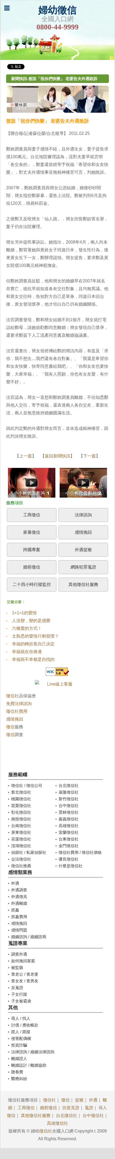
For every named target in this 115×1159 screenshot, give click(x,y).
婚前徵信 (31, 567)
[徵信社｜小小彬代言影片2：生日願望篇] (83, 484)
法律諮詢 (83, 515)
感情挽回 (83, 532)
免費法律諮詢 (19, 703)
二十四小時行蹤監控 (32, 584)
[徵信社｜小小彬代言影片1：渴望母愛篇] (32, 484)
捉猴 (79, 1100)
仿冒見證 (70, 1107)
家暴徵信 (31, 532)
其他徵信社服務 (83, 584)
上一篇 (25, 456)
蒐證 (89, 1107)
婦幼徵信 (57, 10)
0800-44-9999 (57, 27)
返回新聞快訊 (57, 456)
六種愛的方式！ (27, 628)
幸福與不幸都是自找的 (33, 659)
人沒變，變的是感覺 (31, 620)
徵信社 (12, 696)
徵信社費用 (16, 711)
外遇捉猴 (83, 549)
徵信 (10, 727)
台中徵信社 (93, 1115)
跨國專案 (31, 549)
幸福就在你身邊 (27, 651)
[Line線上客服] (57, 684)
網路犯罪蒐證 (83, 567)
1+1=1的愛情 (24, 613)
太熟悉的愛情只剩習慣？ (35, 636)
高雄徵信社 (57, 1123)
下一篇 (89, 456)
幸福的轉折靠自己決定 (33, 644)
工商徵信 (31, 515)
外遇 (93, 1100)
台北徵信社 (66, 1115)
